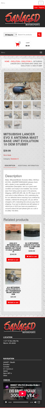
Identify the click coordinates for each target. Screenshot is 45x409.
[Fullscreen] (39, 402)
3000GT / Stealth (9, 362)
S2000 (5, 371)
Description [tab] (10, 165)
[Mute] (35, 402)
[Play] (6, 402)
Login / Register (39, 7)
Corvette (6, 367)
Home (7, 61)
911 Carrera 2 (8, 369)
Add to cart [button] (14, 260)
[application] (22, 393)
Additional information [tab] (28, 165)
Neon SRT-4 (7, 373)
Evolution (15, 61)
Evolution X (27, 61)
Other (5, 375)
